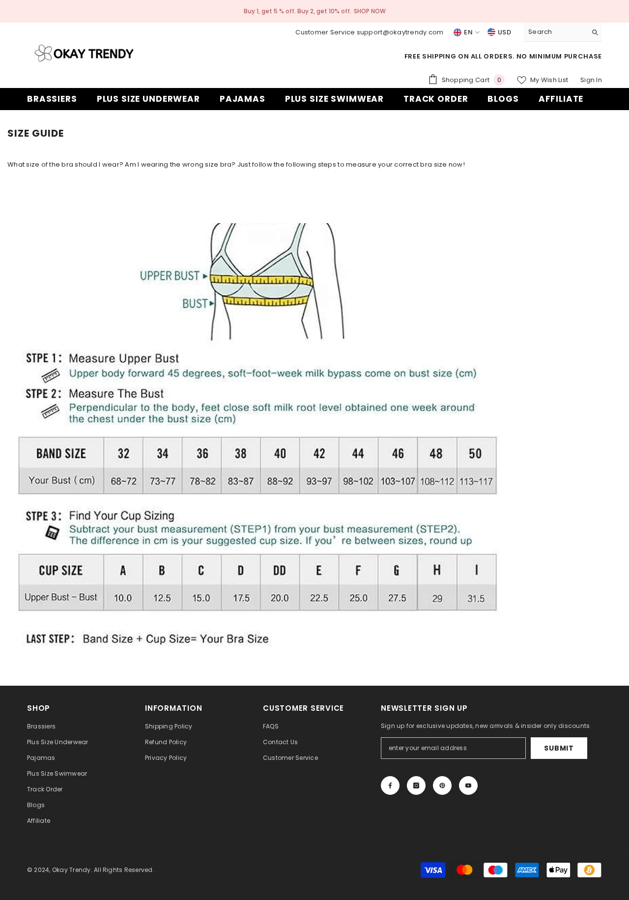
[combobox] (555, 32)
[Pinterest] (442, 785)
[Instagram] (416, 785)
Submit (558, 748)
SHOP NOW (370, 11)
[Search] (562, 32)
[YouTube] (468, 785)
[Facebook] (390, 785)
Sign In (591, 80)
